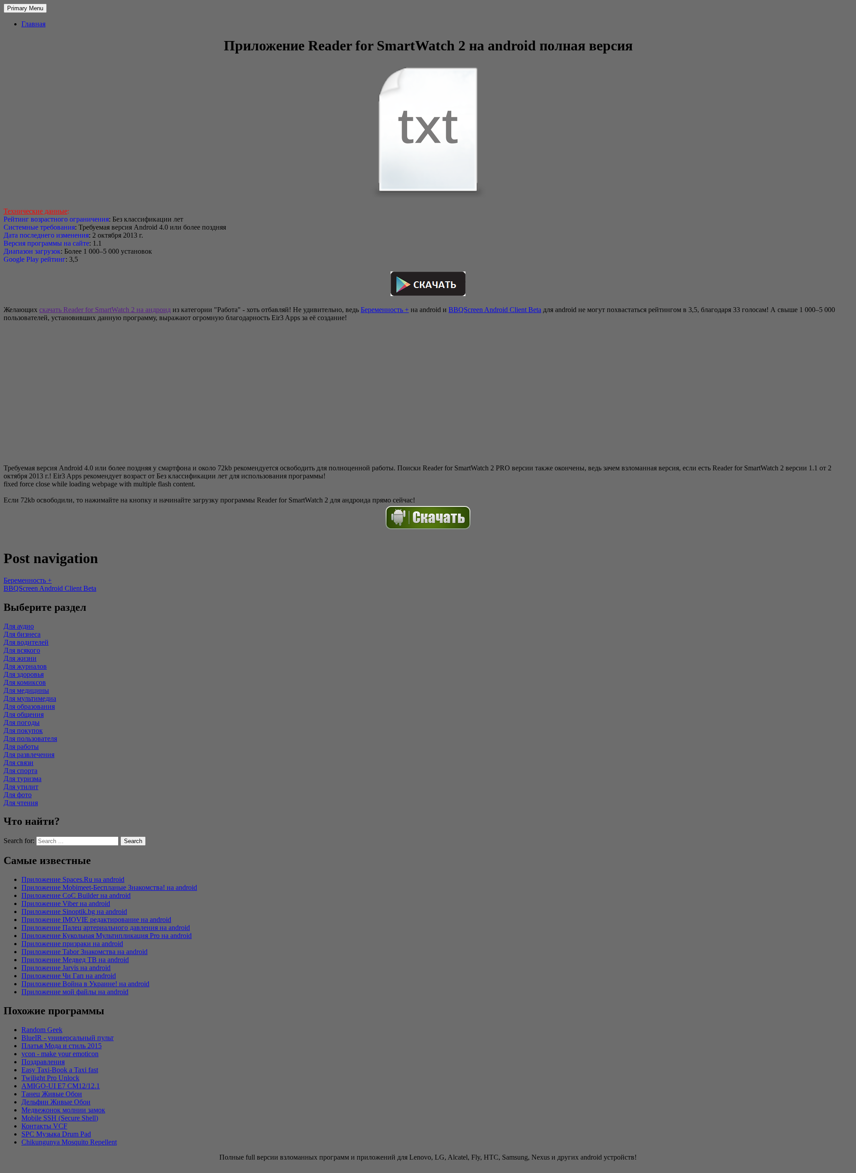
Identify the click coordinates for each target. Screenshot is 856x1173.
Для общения (24, 714)
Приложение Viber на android (65, 903)
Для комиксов (25, 682)
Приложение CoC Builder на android (76, 895)
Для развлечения (29, 754)
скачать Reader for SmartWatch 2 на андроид (105, 309)
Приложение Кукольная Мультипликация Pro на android (106, 935)
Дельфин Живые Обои (56, 1102)
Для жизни (20, 658)
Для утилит (21, 786)
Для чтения (21, 803)
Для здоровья (24, 674)
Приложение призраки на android (72, 943)
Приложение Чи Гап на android (68, 976)
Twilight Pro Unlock (50, 1078)
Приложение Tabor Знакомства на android (84, 951)
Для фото (18, 794)
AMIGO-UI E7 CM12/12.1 (60, 1086)
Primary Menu (25, 8)
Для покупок (23, 730)
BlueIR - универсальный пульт (67, 1037)
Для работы (21, 746)
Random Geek (41, 1029)
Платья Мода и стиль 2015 (61, 1046)
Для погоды (22, 722)
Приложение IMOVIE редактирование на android (96, 919)
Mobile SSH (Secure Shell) (59, 1118)
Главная (33, 24)
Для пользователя (30, 738)
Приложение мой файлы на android (74, 992)
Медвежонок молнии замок (63, 1110)
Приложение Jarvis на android (66, 967)
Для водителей (26, 642)
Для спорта (20, 770)
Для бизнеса (22, 634)
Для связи (18, 762)
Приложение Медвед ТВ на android (75, 959)
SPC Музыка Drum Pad (56, 1134)
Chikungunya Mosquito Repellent (69, 1142)
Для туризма (22, 778)
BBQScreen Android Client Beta (495, 309)
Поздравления (43, 1062)
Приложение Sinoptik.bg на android (74, 911)
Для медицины (26, 690)
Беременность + (385, 309)
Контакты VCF (44, 1126)
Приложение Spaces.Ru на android (72, 879)
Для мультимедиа (30, 698)
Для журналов (25, 666)
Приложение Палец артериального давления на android (105, 927)
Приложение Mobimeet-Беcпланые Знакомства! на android (109, 887)
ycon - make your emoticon (60, 1054)
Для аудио (19, 626)
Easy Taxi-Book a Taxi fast (59, 1070)
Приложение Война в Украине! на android (85, 984)
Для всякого (22, 650)
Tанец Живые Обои (51, 1094)
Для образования (29, 706)
